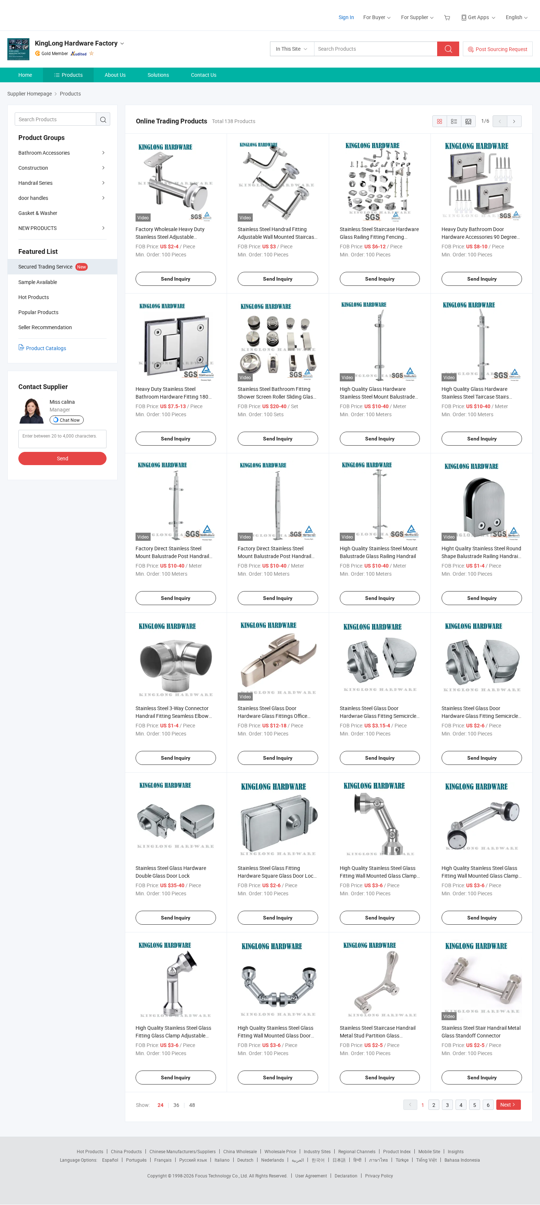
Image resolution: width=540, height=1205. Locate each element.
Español (110, 1160)
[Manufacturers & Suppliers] (54, 14)
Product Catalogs (46, 348)
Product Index (397, 1151)
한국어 (318, 1160)
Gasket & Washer (37, 212)
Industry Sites (317, 1151)
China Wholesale (240, 1151)
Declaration (346, 1176)
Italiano (222, 1160)
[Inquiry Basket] (448, 17)
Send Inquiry (175, 279)
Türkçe (402, 1160)
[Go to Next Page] (514, 121)
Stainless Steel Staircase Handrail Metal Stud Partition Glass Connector (377, 1035)
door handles (33, 197)
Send (62, 458)
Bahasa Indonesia (462, 1160)
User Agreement (311, 1176)
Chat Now (70, 420)
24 (160, 1105)
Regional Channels (356, 1151)
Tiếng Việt (426, 1160)
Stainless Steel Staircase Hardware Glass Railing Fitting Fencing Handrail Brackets (379, 237)
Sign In (346, 17)
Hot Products (90, 1151)
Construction (33, 167)
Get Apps (478, 17)
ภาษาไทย (378, 1160)
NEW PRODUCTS (37, 227)
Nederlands (272, 1160)
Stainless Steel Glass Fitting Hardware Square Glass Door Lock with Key (277, 875)
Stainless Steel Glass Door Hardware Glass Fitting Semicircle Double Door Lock (480, 716)
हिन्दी (357, 1160)
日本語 (339, 1160)
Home (25, 74)
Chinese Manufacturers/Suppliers (183, 1151)
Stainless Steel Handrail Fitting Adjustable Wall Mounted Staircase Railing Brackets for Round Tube (277, 237)
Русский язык (193, 1160)
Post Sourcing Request (502, 49)
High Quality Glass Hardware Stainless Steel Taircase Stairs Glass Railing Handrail (475, 396)
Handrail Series (35, 182)
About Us (115, 74)
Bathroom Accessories (44, 152)
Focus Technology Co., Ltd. (222, 1176)
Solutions (158, 74)
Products (72, 74)
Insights (456, 1151)
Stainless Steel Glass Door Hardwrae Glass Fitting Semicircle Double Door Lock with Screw (378, 716)
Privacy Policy (379, 1176)
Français (163, 1160)
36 (176, 1104)
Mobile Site (429, 1151)
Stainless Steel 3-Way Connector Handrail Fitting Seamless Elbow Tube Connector (172, 716)
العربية (298, 1160)
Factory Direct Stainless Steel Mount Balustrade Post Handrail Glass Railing (274, 556)
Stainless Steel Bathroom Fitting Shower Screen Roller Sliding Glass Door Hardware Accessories (277, 396)
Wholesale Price (280, 1151)
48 (192, 1104)
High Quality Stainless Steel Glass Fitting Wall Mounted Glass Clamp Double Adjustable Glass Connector (482, 875)
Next (505, 1104)
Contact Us (203, 74)
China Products (126, 1151)
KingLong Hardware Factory (76, 43)
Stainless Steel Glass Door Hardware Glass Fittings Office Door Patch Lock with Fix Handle (275, 716)
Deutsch (245, 1160)
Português (136, 1160)
